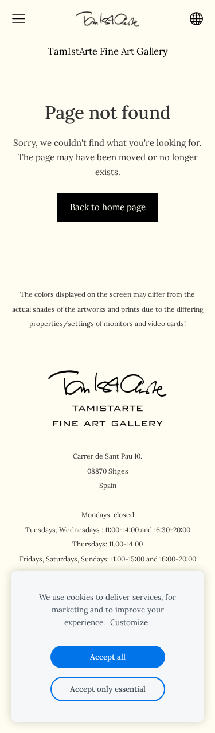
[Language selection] (196, 18)
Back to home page (108, 206)
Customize (129, 622)
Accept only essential (108, 689)
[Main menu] (18, 18)
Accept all (108, 656)
